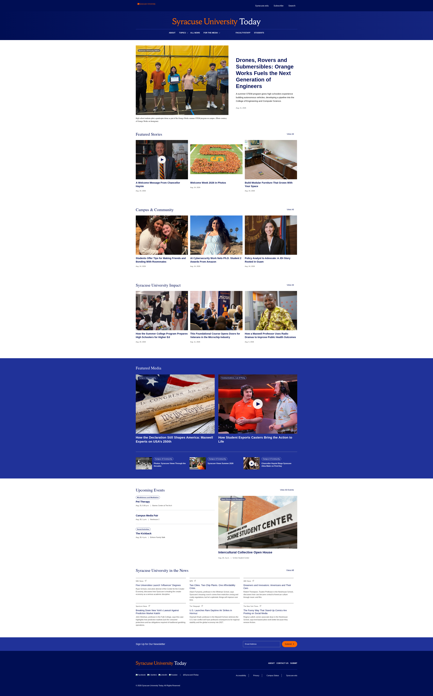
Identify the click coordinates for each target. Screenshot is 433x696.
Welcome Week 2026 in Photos (208, 182)
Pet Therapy (143, 501)
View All (290, 134)
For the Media (211, 33)
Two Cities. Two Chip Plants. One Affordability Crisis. (212, 586)
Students (259, 33)
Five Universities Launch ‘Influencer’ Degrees (158, 585)
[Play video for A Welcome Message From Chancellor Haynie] (162, 159)
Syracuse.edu (262, 6)
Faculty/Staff (243, 33)
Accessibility (241, 675)
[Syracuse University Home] (216, 21)
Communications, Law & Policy (233, 378)
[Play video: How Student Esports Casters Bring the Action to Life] (257, 404)
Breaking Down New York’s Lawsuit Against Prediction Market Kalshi (157, 612)
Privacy (256, 675)
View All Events (287, 490)
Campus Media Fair (147, 515)
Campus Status (273, 675)
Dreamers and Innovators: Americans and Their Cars (267, 586)
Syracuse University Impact (149, 50)
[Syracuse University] (152, 6)
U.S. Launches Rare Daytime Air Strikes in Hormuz (211, 612)
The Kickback (143, 533)
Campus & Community (147, 378)
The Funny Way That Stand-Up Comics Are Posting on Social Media (265, 612)
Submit (288, 644)
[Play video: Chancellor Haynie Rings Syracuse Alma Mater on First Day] (251, 463)
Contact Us (282, 663)
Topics (182, 33)
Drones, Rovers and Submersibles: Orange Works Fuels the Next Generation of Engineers (265, 73)
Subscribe (278, 6)
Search (291, 6)
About (172, 33)
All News (195, 33)
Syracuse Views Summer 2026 (220, 463)
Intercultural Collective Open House (245, 552)
